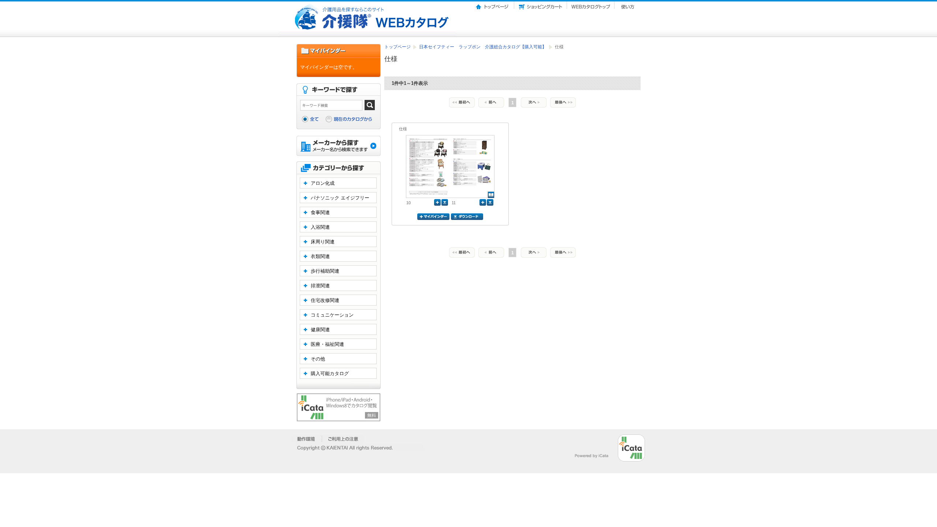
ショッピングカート (540, 5)
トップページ (492, 5)
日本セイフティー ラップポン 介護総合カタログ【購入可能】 (483, 46)
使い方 (628, 5)
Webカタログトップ (591, 5)
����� (306, 439)
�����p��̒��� (343, 439)
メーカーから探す (338, 146)
